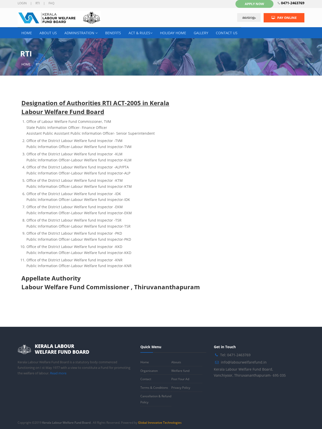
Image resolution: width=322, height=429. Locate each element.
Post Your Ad (180, 379)
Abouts (176, 362)
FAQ (51, 3)
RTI (37, 3)
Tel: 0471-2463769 (235, 354)
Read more (58, 373)
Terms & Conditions (154, 387)
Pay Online (286, 17)
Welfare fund (180, 371)
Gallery (201, 32)
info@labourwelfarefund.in (244, 362)
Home (26, 32)
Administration (79, 32)
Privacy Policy (180, 387)
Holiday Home (173, 32)
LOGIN (22, 3)
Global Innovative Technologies (160, 422)
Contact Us (226, 32)
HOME (25, 64)
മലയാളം (249, 17)
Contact (145, 379)
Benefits (113, 32)
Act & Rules (139, 32)
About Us (48, 32)
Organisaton (149, 371)
